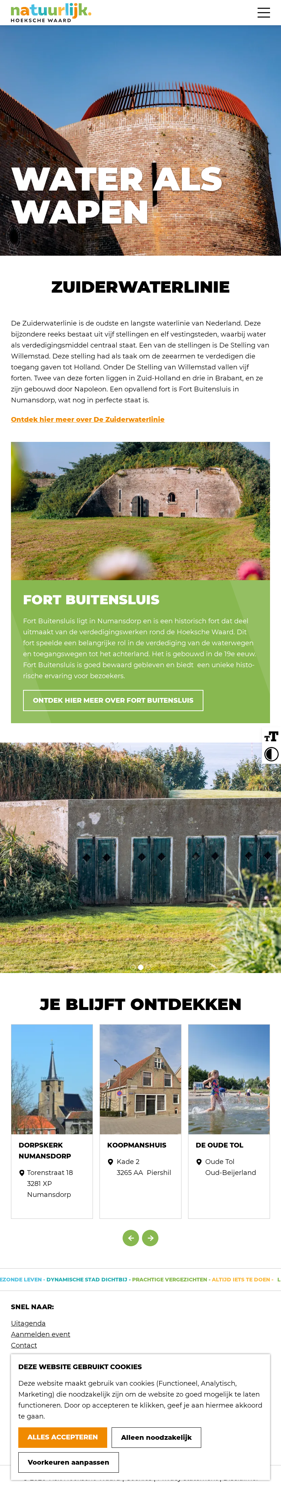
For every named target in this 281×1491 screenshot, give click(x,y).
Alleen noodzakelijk (156, 1438)
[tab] (133, 967)
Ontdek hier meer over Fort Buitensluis (113, 700)
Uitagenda (28, 1323)
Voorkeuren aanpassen (68, 1462)
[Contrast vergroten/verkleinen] (271, 754)
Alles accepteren (62, 1437)
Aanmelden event (40, 1334)
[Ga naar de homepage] (51, 13)
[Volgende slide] (150, 1238)
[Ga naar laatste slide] (131, 1238)
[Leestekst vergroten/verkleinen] (271, 737)
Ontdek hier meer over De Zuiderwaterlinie (88, 420)
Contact (24, 1345)
